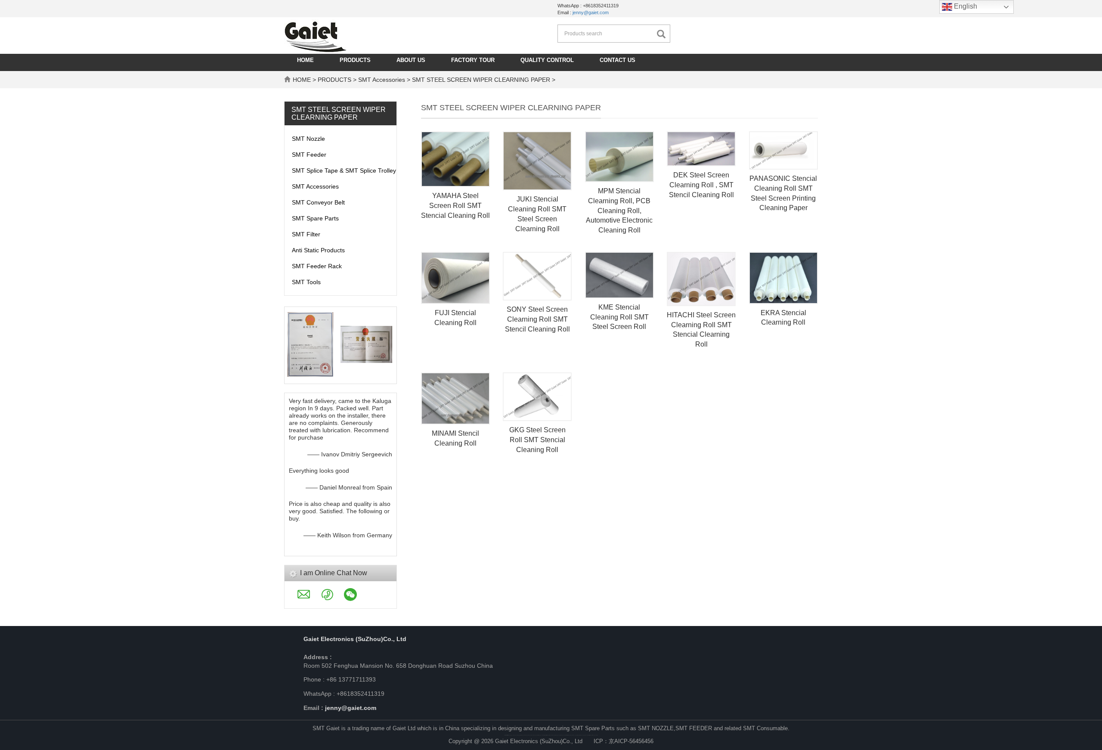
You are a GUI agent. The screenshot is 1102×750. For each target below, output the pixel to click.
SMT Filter (306, 234)
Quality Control (547, 60)
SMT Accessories (381, 79)
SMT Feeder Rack (317, 266)
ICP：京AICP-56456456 (623, 741)
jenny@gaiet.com (591, 12)
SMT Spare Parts (315, 218)
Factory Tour (473, 60)
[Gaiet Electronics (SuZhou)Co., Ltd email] (309, 597)
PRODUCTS (355, 60)
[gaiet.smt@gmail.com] (606, 698)
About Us (410, 60)
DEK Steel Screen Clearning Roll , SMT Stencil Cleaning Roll (701, 184)
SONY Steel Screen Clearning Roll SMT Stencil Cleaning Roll (537, 319)
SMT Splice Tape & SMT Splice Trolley (344, 170)
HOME (305, 60)
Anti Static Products (318, 250)
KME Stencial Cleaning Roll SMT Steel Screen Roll (619, 317)
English (964, 6)
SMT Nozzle (308, 138)
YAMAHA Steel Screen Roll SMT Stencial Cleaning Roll (455, 205)
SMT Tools (306, 282)
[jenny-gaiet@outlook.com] (613, 698)
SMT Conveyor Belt (318, 202)
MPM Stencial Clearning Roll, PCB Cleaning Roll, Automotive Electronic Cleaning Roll (619, 210)
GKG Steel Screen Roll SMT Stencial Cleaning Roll (537, 439)
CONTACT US (617, 60)
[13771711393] (610, 698)
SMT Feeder (309, 154)
